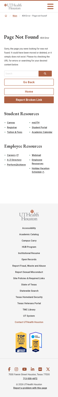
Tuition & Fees (14, 132)
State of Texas (29, 284)
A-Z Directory (14, 160)
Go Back (29, 82)
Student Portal (39, 127)
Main (15, 16)
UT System (29, 316)
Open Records (29, 259)
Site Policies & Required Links (29, 278)
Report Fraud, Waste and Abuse (29, 265)
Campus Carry (29, 240)
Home (29, 91)
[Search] (45, 73)
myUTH (35, 122)
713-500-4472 (30, 378)
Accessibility (29, 228)
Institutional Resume (29, 253)
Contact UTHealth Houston (29, 322)
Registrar (12, 127)
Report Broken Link (29, 100)
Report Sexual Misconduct (29, 272)
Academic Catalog (29, 234)
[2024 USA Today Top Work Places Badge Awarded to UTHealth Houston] (37, 342)
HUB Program (29, 247)
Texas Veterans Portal (29, 303)
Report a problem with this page (30, 387)
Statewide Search (29, 291)
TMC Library (29, 309)
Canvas (11, 122)
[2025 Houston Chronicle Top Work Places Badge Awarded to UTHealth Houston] (22, 342)
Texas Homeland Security (29, 297)
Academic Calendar (42, 132)
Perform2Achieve (16, 164)
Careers (11, 155)
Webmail (36, 155)
